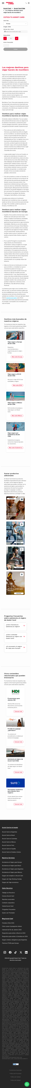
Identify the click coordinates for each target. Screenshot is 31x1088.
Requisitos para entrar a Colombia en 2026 (15, 936)
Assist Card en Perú (8, 845)
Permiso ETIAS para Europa (10, 943)
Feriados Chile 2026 (8, 923)
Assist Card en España (9, 849)
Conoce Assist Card (8, 896)
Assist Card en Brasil (8, 835)
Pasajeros (6, 35)
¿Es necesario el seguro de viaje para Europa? (14, 647)
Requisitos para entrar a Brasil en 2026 (13, 933)
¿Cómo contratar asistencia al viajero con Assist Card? (14, 636)
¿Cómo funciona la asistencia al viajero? (13, 625)
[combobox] (15, 23)
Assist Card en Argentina (9, 832)
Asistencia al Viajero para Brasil (11, 865)
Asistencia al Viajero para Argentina (12, 869)
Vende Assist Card (7, 906)
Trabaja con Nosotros (8, 892)
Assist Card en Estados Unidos (11, 852)
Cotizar (15, 49)
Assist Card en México (9, 842)
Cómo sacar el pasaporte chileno (12, 926)
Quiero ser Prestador (8, 913)
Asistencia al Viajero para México (12, 872)
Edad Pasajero (8, 42)
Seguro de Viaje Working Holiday (12, 879)
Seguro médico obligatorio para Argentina (14, 940)
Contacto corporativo (8, 903)
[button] (5, 38)
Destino (6, 20)
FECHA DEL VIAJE (8, 29)
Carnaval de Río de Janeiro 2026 (12, 930)
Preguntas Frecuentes (8, 909)
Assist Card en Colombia (9, 838)
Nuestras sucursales (8, 899)
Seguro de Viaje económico (10, 882)
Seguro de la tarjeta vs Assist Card (12, 876)
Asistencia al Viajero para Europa (12, 862)
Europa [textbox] (8, 23)
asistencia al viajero (11, 298)
